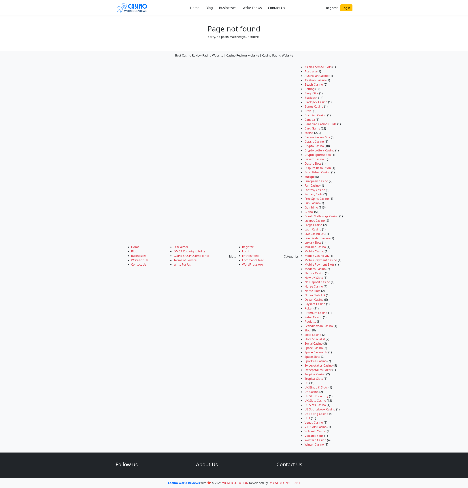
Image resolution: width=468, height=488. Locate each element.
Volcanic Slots (314, 436)
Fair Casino (312, 185)
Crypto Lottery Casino (320, 150)
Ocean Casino (314, 300)
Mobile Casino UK (317, 256)
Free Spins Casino (317, 199)
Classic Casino (314, 142)
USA (307, 418)
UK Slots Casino (315, 401)
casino (309, 133)
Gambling (311, 207)
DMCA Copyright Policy (189, 251)
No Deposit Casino (317, 282)
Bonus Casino (314, 106)
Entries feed (250, 256)
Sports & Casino (316, 361)
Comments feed (253, 260)
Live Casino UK (315, 234)
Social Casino (314, 343)
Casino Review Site (317, 137)
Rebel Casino (313, 317)
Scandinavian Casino (319, 326)
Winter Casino (314, 444)
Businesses (227, 7)
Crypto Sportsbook (318, 155)
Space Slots (312, 357)
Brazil (308, 111)
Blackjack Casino (316, 102)
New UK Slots (314, 278)
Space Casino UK (316, 352)
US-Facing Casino (316, 414)
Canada (310, 120)
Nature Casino (314, 273)
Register (332, 8)
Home (194, 7)
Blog (209, 7)
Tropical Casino (315, 374)
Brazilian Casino (316, 115)
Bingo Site (311, 93)
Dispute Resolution (318, 168)
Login (346, 8)
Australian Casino (317, 76)
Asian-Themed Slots (318, 67)
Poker (309, 308)
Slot (307, 330)
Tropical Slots (314, 379)
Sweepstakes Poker (318, 370)
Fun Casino (312, 203)
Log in (246, 251)
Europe (310, 177)
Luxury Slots (313, 243)
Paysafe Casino (315, 304)
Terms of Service (185, 260)
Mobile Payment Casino (321, 260)
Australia (311, 71)
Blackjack (311, 98)
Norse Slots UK (315, 295)
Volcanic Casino (315, 431)
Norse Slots (312, 291)
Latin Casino (313, 229)
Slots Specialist (315, 339)
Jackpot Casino (315, 221)
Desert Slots (313, 164)
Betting (310, 89)
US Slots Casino (315, 405)
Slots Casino (313, 335)
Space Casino (314, 348)
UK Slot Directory (316, 396)
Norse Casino (314, 286)
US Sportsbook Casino (320, 409)
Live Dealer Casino (317, 238)
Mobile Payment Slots (320, 264)
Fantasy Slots (314, 194)
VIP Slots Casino (316, 427)
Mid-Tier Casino (315, 247)
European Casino (316, 181)
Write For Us (252, 7)
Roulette (310, 322)
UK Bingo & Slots (316, 387)
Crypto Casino (314, 146)
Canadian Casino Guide (321, 124)
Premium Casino (316, 313)
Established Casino (318, 172)
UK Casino (312, 392)
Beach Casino (314, 84)
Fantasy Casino (315, 190)
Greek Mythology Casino (322, 216)
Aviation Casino (315, 80)
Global (309, 212)
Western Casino (315, 440)
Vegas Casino (314, 423)
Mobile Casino (314, 251)
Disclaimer (181, 247)
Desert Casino (314, 159)
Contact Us (276, 7)
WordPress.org (252, 264)
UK (307, 383)
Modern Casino (315, 269)
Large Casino (313, 225)
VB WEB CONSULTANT (285, 483)
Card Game (312, 128)
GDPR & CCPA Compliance (192, 256)
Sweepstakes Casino (319, 365)
